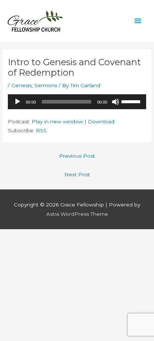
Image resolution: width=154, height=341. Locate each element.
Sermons (45, 85)
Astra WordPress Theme (77, 214)
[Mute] (115, 101)
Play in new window (57, 121)
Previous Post (77, 156)
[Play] (17, 101)
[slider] (131, 101)
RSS (41, 130)
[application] (77, 101)
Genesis (21, 85)
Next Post (77, 174)
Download (101, 121)
